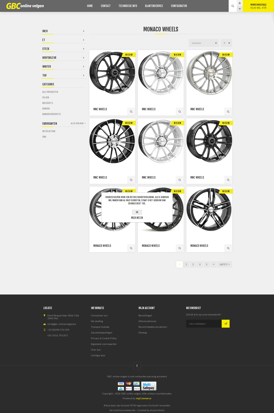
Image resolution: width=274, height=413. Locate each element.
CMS (44, 136)
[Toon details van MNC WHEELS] (112, 73)
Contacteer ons (99, 315)
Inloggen (242, 3)
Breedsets (47, 103)
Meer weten (137, 217)
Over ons (96, 349)
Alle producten (50, 91)
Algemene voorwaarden (104, 344)
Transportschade (100, 326)
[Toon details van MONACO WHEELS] (209, 209)
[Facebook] (137, 365)
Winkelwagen (258, 6)
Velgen (45, 97)
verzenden (164, 405)
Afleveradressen (147, 321)
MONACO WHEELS (102, 245)
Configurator (98, 355)
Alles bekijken (77, 123)
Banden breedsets (51, 114)
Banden (46, 108)
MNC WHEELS (100, 109)
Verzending (97, 321)
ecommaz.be (128, 410)
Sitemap (142, 332)
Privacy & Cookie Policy (104, 338)
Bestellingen (145, 315)
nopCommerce (143, 398)
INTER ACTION (48, 131)
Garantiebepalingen (101, 332)
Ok (137, 212)
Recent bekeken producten (152, 326)
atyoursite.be (157, 410)
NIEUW (129, 54)
